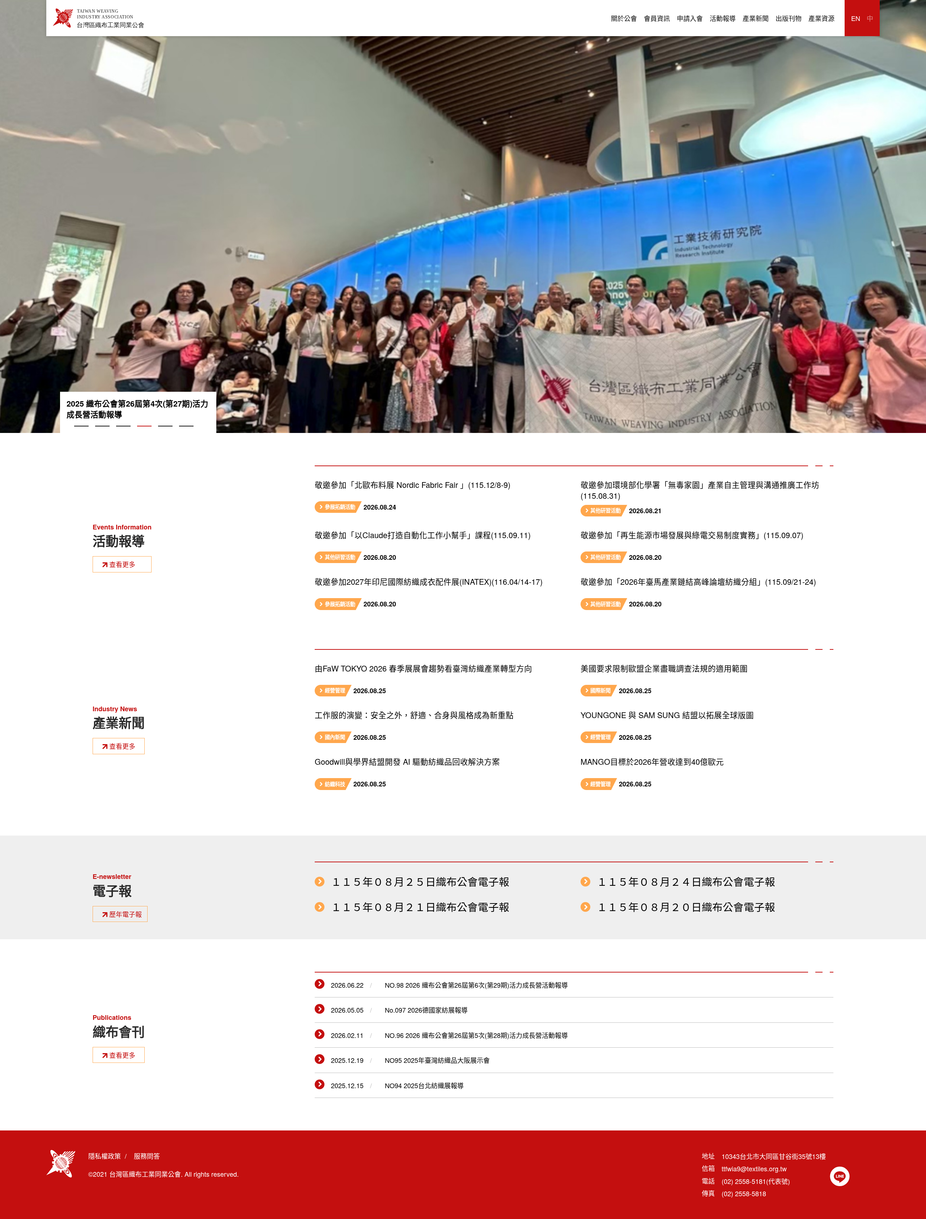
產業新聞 (756, 18)
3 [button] (123, 434)
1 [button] (81, 434)
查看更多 (122, 564)
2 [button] (102, 434)
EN (855, 18)
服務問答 (147, 1155)
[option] (463, 216)
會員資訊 (657, 18)
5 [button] (165, 434)
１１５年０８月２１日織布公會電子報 (420, 907)
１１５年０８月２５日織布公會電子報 (420, 881)
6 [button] (186, 434)
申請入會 (690, 18)
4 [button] (144, 434)
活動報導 (723, 18)
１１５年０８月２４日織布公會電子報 (686, 881)
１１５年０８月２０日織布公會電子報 (686, 907)
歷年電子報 (125, 914)
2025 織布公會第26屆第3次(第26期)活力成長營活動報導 (137, 409)
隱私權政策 (104, 1155)
